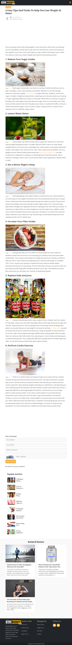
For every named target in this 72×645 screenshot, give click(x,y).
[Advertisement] (36, 34)
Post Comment (10, 461)
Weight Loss (40, 628)
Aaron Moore (16, 17)
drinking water (55, 328)
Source (10, 88)
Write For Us (24, 634)
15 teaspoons (30, 93)
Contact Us (24, 624)
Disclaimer (24, 631)
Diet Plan (39, 631)
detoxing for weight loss (47, 152)
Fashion (39, 634)
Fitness (8, 7)
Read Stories (40, 624)
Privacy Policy (25, 628)
